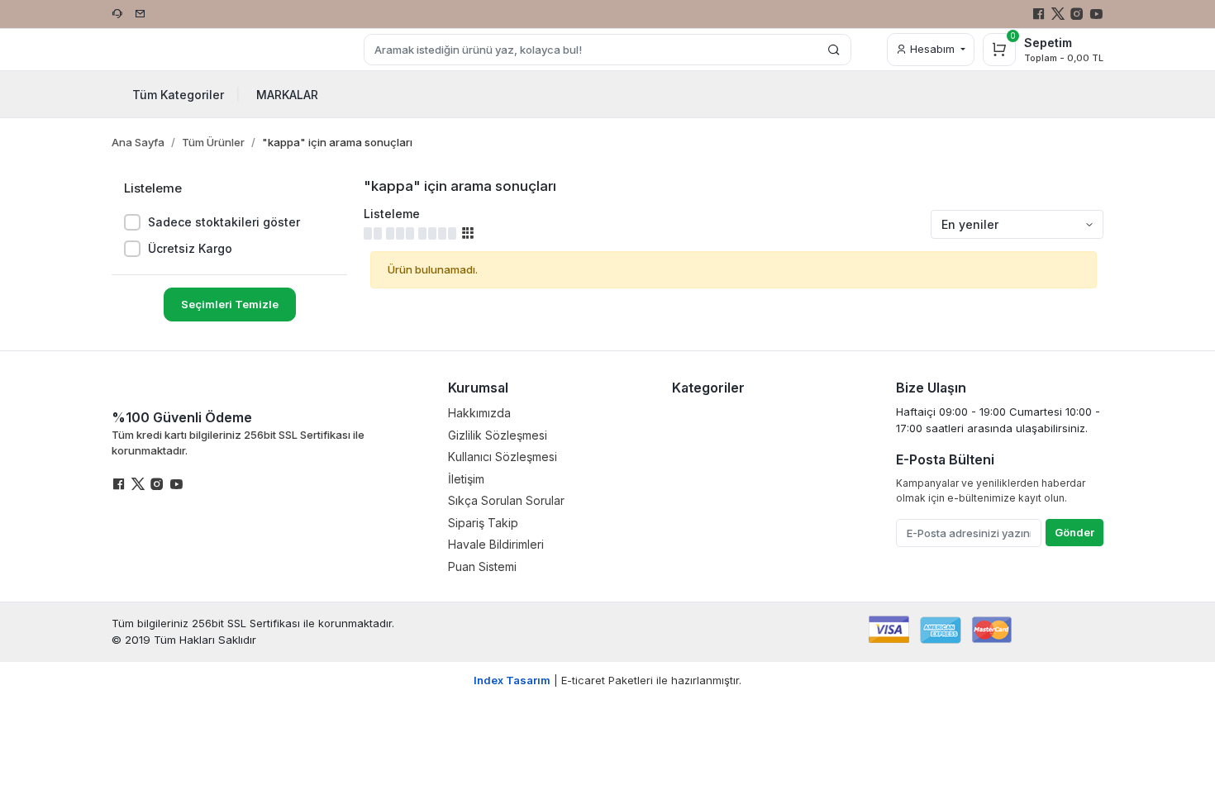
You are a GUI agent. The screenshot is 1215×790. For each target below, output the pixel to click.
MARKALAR (287, 95)
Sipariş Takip (483, 523)
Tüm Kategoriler (186, 95)
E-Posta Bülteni (945, 459)
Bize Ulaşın (931, 387)
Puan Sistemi (482, 566)
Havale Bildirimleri (496, 544)
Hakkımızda (479, 413)
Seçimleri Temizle (230, 304)
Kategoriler (708, 387)
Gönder (1074, 532)
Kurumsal (478, 387)
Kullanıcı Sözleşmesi (502, 457)
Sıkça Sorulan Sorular (506, 500)
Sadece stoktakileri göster (224, 222)
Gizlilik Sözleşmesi (497, 435)
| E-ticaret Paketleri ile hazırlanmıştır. (607, 680)
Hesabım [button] (932, 48)
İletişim (466, 479)
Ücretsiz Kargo (190, 248)
